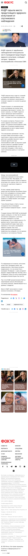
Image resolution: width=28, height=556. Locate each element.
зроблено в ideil (6, 553)
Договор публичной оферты (19, 458)
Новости (4, 446)
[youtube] (16, 466)
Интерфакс (14, 294)
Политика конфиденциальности (10, 548)
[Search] (26, 2)
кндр (9, 304)
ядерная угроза (19, 304)
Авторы (17, 451)
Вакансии (18, 454)
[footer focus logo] (8, 441)
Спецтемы (18, 448)
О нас (3, 454)
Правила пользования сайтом (5, 458)
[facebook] (3, 466)
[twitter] (7, 466)
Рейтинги (4, 448)
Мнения (17, 446)
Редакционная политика (6, 463)
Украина (4, 7)
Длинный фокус (6, 451)
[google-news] (24, 466)
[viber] (20, 466)
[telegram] (11, 466)
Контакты (4, 550)
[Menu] (2, 2)
